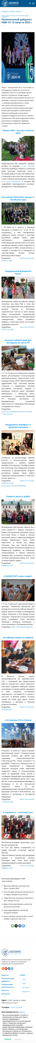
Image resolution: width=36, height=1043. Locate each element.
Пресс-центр (15, 11)
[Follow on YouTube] (6, 968)
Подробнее (18, 1039)
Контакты (6, 994)
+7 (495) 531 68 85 (16, 1007)
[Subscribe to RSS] (3, 968)
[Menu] (33, 3)
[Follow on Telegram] (12, 968)
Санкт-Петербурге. (13, 181)
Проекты (5, 990)
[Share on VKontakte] (20, 926)
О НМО (22, 975)
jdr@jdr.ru (22, 1012)
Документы (26, 991)
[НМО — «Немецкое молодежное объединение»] (12, 3)
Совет (24, 979)
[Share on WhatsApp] (12, 926)
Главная (5, 11)
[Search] (30, 3)
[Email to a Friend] (16, 926)
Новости (14, 15)
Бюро (24, 983)
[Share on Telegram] (23, 926)
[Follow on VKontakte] (9, 968)
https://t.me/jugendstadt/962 (22, 627)
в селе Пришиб (26, 166)
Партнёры (25, 987)
